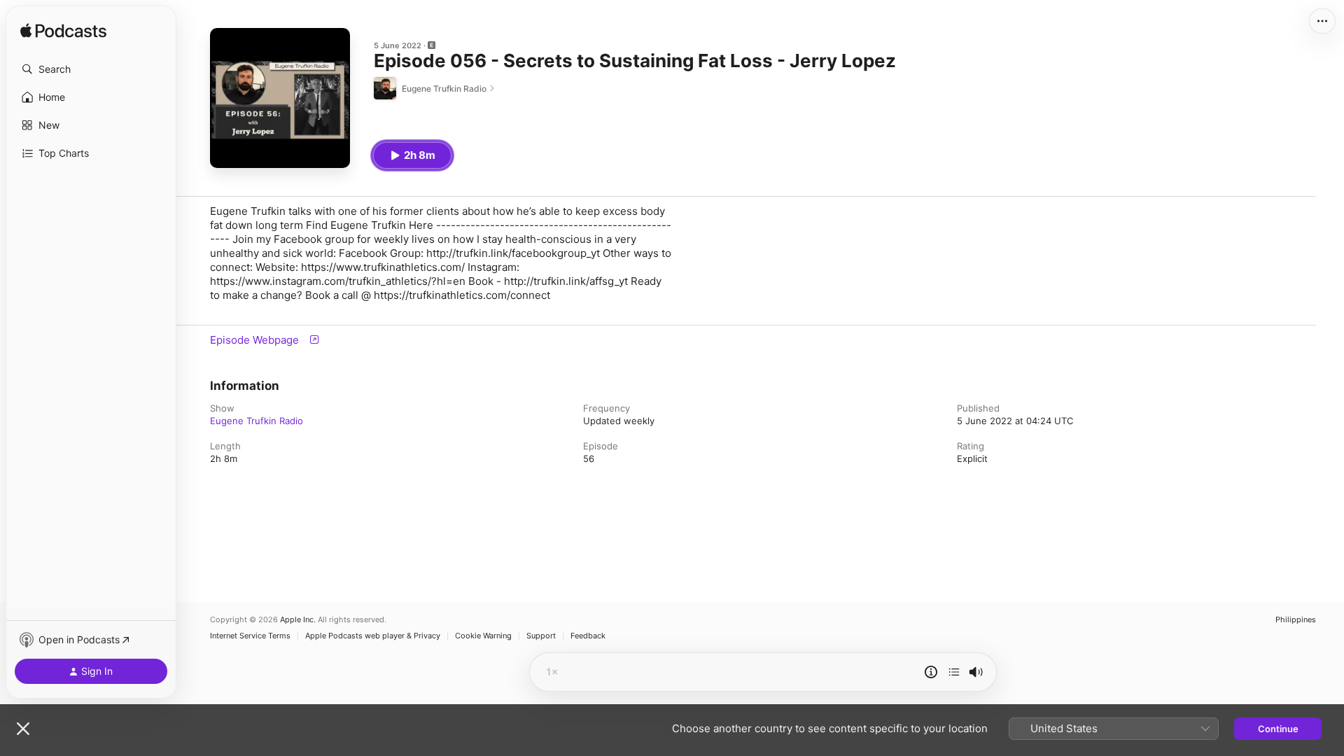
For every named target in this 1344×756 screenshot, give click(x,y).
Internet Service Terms (250, 636)
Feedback (588, 636)
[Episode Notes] (931, 672)
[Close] (23, 728)
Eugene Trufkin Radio (256, 420)
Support (541, 636)
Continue (1278, 728)
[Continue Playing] (954, 672)
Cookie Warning (483, 636)
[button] (91, 69)
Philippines (1295, 620)
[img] (63, 31)
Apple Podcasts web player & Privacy (372, 636)
